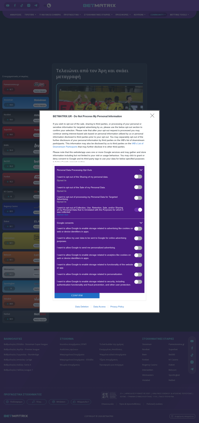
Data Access (99, 306)
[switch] (138, 177)
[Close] (153, 117)
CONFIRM (77, 295)
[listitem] (99, 170)
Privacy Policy (117, 306)
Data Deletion (82, 306)
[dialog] (99, 211)
